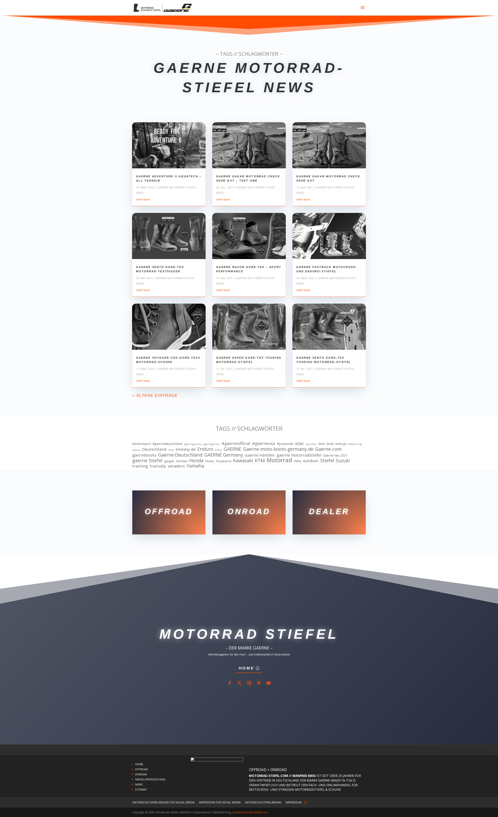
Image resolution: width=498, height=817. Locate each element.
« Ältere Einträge (155, 395)
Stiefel (327, 460)
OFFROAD (141, 769)
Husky (209, 461)
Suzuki (343, 460)
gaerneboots (144, 455)
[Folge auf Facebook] (229, 683)
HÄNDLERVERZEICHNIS (150, 779)
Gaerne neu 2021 (335, 455)
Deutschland (154, 449)
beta (321, 444)
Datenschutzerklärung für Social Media (163, 802)
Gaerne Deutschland (180, 454)
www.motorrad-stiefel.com (251, 812)
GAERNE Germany (223, 454)
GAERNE (232, 449)
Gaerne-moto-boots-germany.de (278, 449)
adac (299, 443)
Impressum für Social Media (220, 802)
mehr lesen (143, 199)
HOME (139, 764)
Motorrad (279, 460)
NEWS (139, 784)
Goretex (182, 461)
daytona (136, 450)
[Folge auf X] (239, 683)
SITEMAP (141, 789)
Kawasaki (243, 460)
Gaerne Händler (260, 455)
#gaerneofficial (236, 443)
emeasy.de (186, 449)
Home (246, 668)
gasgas (169, 461)
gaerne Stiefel (147, 460)
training (140, 466)
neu (297, 461)
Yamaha (195, 465)
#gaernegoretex (211, 444)
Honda (196, 460)
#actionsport (141, 444)
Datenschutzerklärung (263, 802)
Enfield (218, 450)
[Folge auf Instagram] (249, 683)
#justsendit (285, 444)
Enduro (205, 449)
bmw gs (341, 444)
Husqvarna (223, 461)
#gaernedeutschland (167, 444)
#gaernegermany (193, 444)
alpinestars (311, 444)
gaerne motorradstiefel (299, 455)
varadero (176, 466)
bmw (330, 444)
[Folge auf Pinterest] (259, 683)
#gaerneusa (263, 443)
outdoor (310, 461)
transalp (158, 466)
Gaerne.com (328, 449)
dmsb (171, 450)
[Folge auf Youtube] (268, 683)
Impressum (294, 802)
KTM (260, 460)
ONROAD (141, 774)
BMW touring (355, 444)
